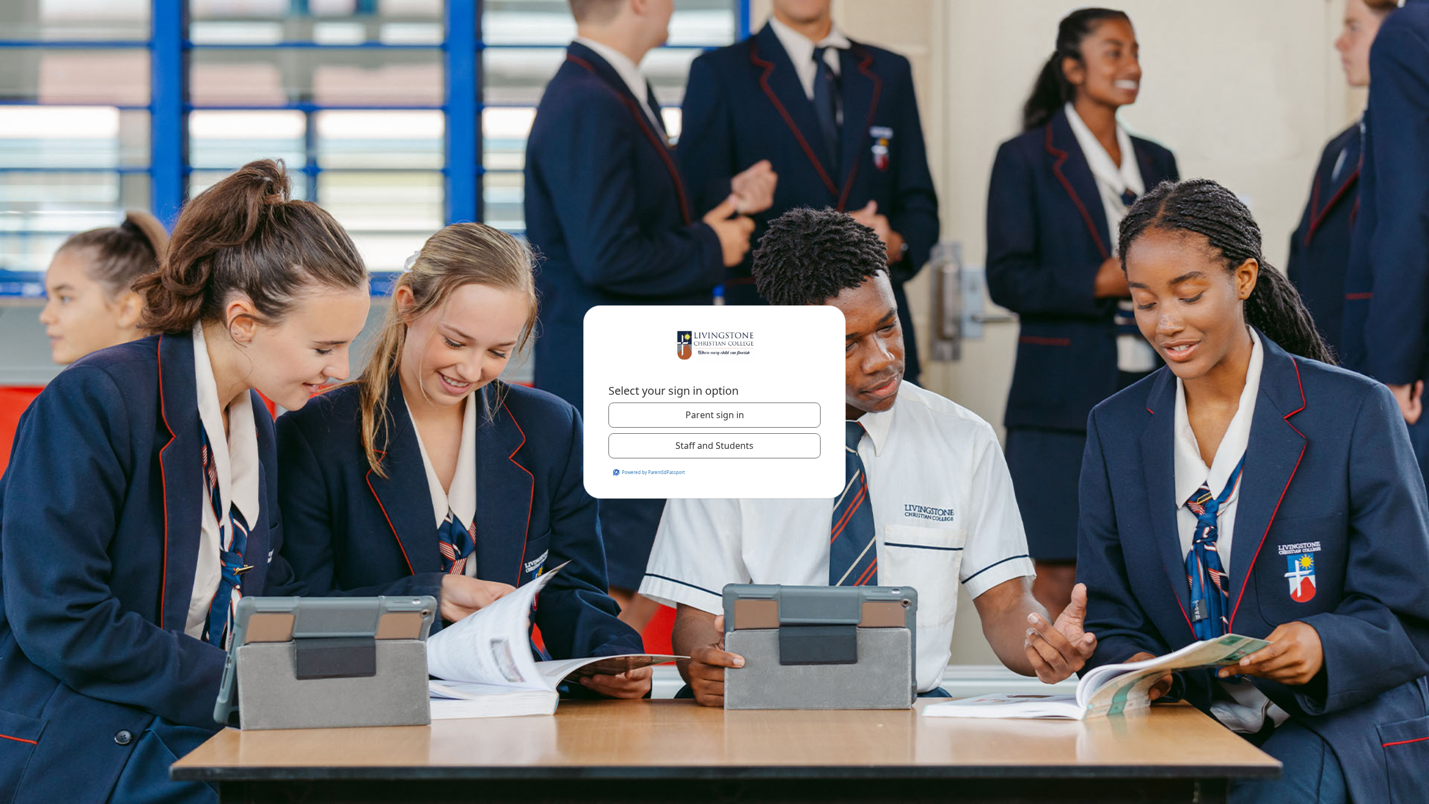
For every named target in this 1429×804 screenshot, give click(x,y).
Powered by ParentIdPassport (653, 472)
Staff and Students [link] (714, 445)
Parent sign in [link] (714, 415)
